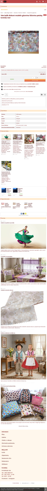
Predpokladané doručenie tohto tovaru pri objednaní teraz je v (20, 84)
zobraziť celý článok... (5, 152)
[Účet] (36, 1)
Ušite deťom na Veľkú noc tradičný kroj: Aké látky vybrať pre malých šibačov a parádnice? (29, 147)
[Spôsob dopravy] (41, 94)
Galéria (4, 437)
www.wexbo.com (25, 483)
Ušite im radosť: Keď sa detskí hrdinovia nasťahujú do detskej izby (40, 144)
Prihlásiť (32, 483)
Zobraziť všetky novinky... (23, 426)
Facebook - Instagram (8, 478)
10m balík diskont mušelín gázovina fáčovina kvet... (28, 206)
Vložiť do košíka (35, 80)
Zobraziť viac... (27, 251)
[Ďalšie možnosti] (46, 1)
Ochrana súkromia (7, 446)
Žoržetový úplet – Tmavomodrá (20, 190)
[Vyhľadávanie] (39, 1)
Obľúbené (4, 464)
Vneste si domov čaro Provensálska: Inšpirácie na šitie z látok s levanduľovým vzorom (18, 142)
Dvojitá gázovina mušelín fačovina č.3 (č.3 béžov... (17, 206)
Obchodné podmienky (8, 443)
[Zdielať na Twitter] (23, 213)
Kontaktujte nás (6, 470)
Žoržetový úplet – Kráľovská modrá (9, 190)
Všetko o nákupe (7, 440)
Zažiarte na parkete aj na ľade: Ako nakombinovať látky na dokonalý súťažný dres (5, 142)
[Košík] (43, 1)
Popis (3, 94)
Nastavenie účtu (6, 458)
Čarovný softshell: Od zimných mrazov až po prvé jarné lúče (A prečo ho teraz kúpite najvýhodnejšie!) (6, 174)
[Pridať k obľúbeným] (25, 213)
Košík (3, 452)
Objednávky (5, 455)
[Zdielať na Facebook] (21, 213)
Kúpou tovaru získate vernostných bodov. (12, 89)
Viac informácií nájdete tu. (29, 489)
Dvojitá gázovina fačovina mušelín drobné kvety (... (6, 206)
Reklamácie (5, 461)
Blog (3, 434)
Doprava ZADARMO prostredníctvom (19, 86)
